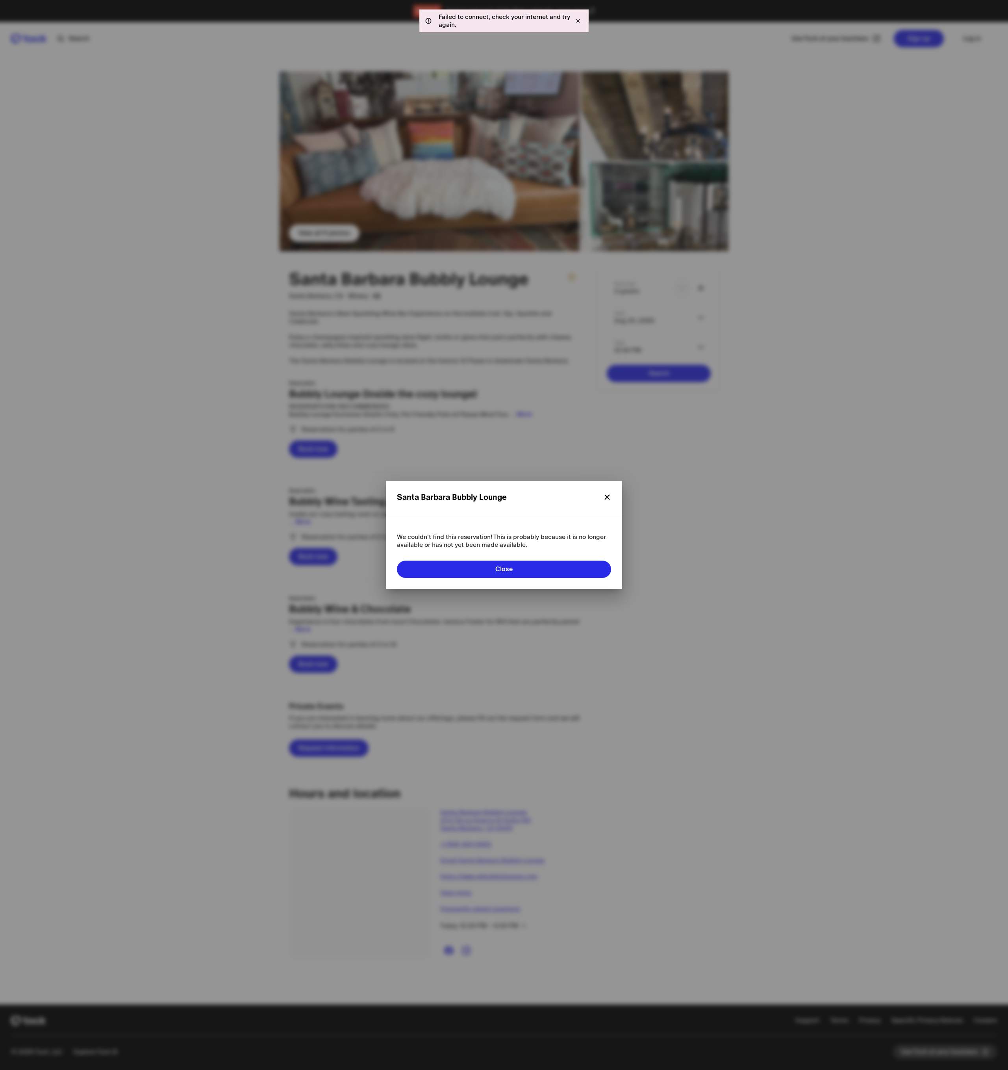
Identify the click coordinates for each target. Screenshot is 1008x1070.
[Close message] (578, 20)
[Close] (607, 497)
